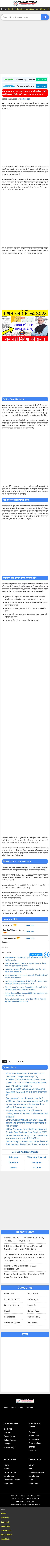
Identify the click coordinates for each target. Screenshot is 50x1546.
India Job (8, 1429)
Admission (20, 9)
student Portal (33, 1317)
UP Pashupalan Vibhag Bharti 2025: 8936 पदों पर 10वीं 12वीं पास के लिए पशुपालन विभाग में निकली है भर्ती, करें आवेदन (26, 1123)
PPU (31, 1480)
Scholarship (9, 1317)
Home (3, 9)
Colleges (8, 1444)
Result (10, 9)
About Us (13, 1496)
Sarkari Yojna (33, 1311)
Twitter (13, 1167)
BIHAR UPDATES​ (12, 1299)
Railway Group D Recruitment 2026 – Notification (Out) (21, 1267)
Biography (8, 1483)
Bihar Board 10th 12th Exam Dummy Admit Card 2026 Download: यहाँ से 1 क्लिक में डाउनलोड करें (26, 1092)
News (6, 1465)
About (13, 1408)
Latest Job (30, 9)
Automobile (34, 1439)
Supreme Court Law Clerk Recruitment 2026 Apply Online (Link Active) (24, 1275)
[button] (47, 954)
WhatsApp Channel (36, 1157)
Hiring (20, 1408)
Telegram (13, 1157)
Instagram (37, 1162)
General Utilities (16, 1061)
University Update (12, 1323)
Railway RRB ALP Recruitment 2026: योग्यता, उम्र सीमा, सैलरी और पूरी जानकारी (24, 1239)
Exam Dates (9, 1436)
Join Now (41, 79)
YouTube (37, 1167)
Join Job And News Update (25, 1152)
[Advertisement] (25, 48)
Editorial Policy (32, 1498)
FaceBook (13, 1162)
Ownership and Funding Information (25, 1504)
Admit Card (40, 9)
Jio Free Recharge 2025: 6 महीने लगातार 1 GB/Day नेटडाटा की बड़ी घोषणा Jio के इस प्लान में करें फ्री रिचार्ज (27, 1114)
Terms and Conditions (25, 1501)
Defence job (32, 1299)
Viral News (32, 1323)
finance (32, 1447)
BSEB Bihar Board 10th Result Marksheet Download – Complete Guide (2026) (23, 1247)
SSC (31, 1468)
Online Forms (10, 1440)
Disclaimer (35, 1496)
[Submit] (45, 17)
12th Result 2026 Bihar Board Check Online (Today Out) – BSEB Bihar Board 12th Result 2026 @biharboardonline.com (26, 1083)
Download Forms (36, 1472)
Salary (31, 1465)
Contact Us (24, 1496)
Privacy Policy (17, 1498)
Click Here (30, 932)
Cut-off (7, 1433)
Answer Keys (10, 1447)
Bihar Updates (35, 1443)
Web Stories (6, 1539)
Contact (29, 1408)
